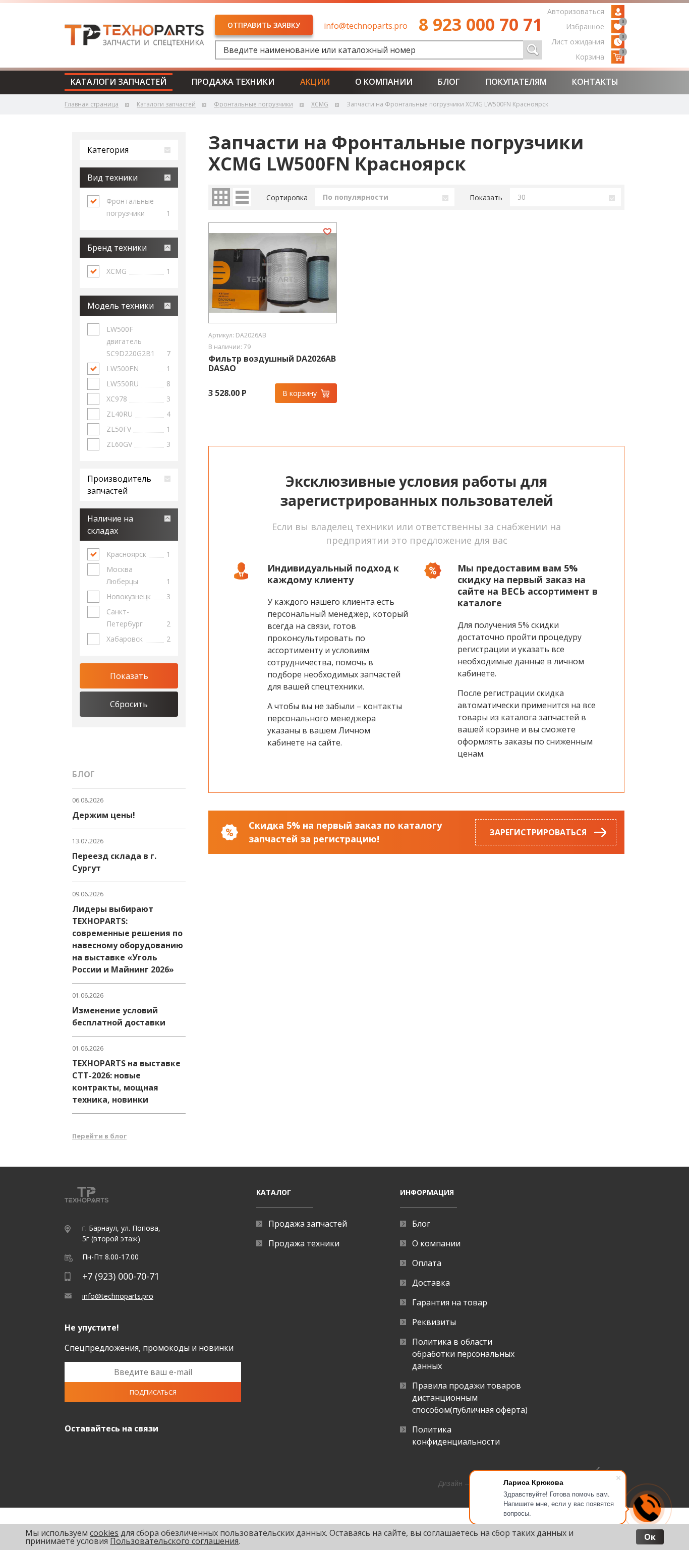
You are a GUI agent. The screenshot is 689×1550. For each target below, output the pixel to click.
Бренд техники (117, 247)
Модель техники (120, 305)
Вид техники (112, 177)
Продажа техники (233, 81)
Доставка (431, 1282)
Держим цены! (103, 815)
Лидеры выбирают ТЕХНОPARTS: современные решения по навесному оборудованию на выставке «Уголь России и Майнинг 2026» (127, 939)
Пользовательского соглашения (174, 1540)
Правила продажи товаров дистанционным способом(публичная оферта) (470, 1397)
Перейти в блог (99, 1135)
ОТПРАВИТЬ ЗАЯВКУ (263, 25)
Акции (315, 81)
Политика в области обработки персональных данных (463, 1353)
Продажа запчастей (307, 1223)
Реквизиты (434, 1322)
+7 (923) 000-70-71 (120, 1276)
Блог (449, 81)
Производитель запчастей (119, 484)
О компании (384, 81)
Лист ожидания (588, 40)
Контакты (595, 81)
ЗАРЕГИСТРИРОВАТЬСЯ (538, 832)
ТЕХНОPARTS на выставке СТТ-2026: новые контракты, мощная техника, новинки (126, 1081)
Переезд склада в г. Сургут (114, 862)
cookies (104, 1532)
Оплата (426, 1263)
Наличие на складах (110, 524)
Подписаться (153, 1392)
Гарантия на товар (449, 1302)
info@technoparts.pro (366, 25)
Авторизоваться (575, 11)
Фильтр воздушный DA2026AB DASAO (272, 363)
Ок (650, 1536)
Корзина (600, 56)
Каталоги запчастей (118, 81)
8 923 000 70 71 (480, 24)
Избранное (595, 25)
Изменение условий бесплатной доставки (118, 1016)
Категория (108, 149)
